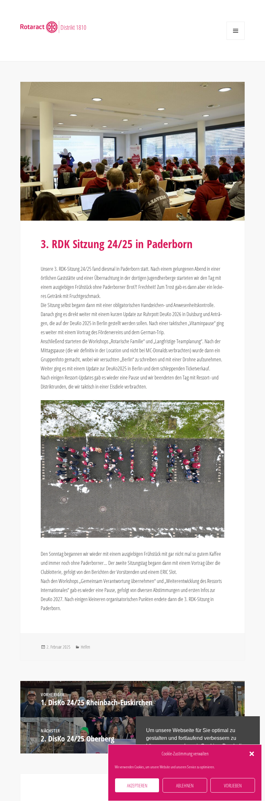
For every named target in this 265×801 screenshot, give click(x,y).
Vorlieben (233, 785)
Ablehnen (185, 785)
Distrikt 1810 (73, 27)
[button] (252, 754)
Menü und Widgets (235, 39)
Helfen (85, 647)
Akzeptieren (137, 785)
